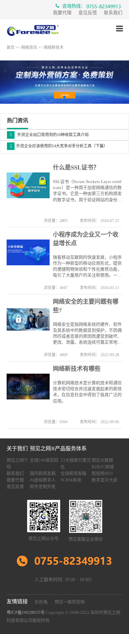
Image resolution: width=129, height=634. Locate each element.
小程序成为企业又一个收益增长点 (85, 238)
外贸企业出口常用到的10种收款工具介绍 (49, 134)
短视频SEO (102, 473)
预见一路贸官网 (70, 601)
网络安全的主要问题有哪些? (85, 306)
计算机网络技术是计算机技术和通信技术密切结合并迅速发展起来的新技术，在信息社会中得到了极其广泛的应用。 (87, 391)
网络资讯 (29, 47)
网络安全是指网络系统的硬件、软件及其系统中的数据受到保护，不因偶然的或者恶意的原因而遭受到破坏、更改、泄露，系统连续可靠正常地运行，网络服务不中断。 (87, 334)
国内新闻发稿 (43, 473)
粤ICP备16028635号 (26, 612)
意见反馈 (87, 12)
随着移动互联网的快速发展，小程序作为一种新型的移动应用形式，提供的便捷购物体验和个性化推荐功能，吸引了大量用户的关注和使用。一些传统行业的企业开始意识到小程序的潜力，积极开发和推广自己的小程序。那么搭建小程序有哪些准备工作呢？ (87, 267)
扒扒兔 (41, 601)
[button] (64, 97)
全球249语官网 (44, 460)
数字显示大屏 (104, 479)
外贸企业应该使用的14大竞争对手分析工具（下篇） (59, 146)
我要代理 (62, 12)
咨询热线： (73, 6)
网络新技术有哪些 (77, 368)
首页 (11, 47)
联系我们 (113, 12)
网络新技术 (54, 47)
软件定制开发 (43, 486)
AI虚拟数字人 (43, 479)
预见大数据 (102, 460)
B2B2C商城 (103, 466)
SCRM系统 (71, 479)
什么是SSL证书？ (76, 167)
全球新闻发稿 (73, 473)
